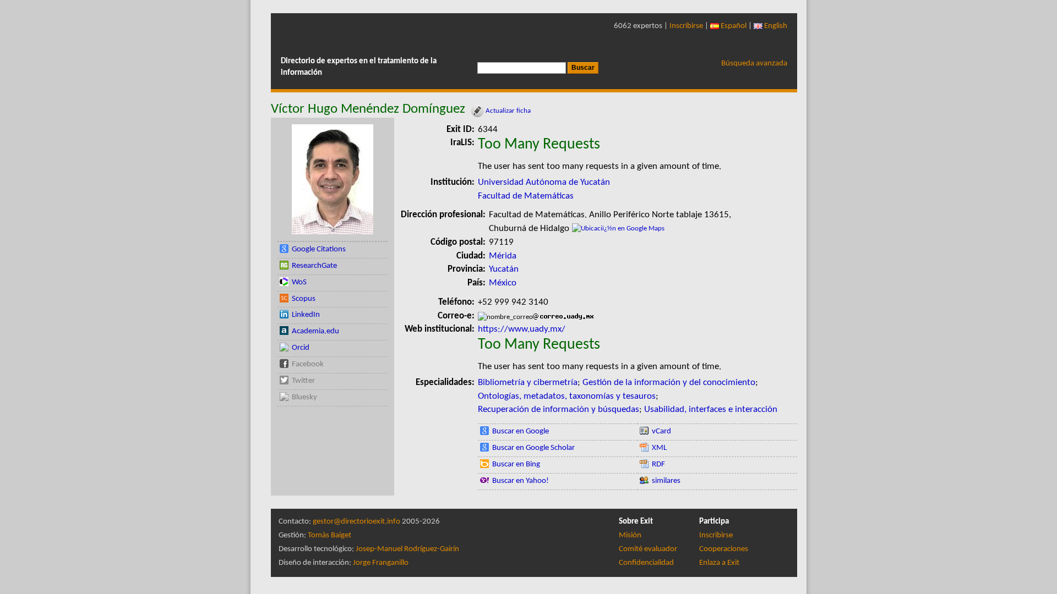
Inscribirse (686, 26)
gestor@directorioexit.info (356, 522)
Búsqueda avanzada (754, 63)
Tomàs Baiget (329, 535)
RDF (658, 464)
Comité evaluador (648, 549)
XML (659, 448)
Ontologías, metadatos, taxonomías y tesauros (567, 396)
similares (666, 481)
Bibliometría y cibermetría (527, 382)
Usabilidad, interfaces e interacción (710, 409)
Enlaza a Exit (719, 563)
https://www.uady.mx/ (521, 329)
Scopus (303, 299)
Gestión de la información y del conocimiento (668, 382)
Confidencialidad (646, 563)
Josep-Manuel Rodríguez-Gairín (407, 549)
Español (733, 26)
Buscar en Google (520, 431)
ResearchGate (314, 266)
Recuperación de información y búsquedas (558, 409)
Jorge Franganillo (380, 563)
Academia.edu (315, 331)
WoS (299, 282)
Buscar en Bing (516, 464)
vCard (661, 431)
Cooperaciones (723, 549)
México (502, 283)
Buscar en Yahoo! (520, 481)
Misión (630, 535)
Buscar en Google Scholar (533, 448)
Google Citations (319, 249)
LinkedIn (306, 315)
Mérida (502, 256)
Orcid (300, 348)
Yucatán (504, 269)
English (774, 26)
